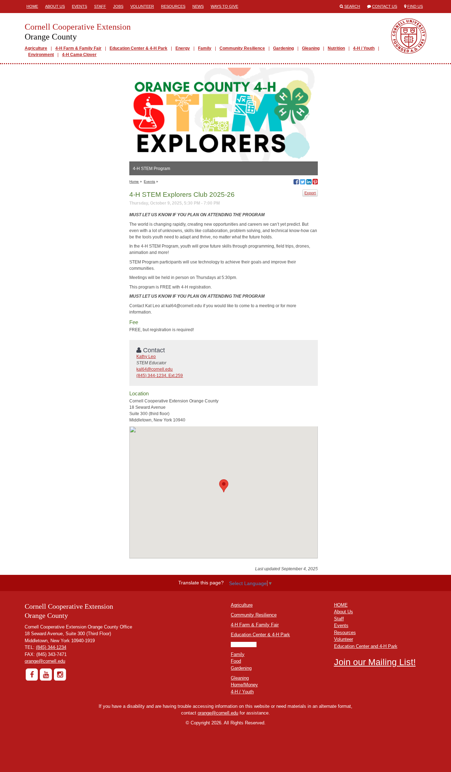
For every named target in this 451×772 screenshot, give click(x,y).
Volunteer (142, 6)
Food (236, 661)
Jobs (118, 6)
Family (204, 48)
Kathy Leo (146, 356)
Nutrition (336, 48)
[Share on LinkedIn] (308, 182)
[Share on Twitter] (302, 182)
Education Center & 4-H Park (138, 48)
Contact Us (384, 6)
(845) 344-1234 (51, 647)
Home (32, 6)
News (198, 6)
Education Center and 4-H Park (365, 646)
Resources (173, 6)
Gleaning (311, 48)
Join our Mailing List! (375, 662)
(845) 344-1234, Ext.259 (159, 375)
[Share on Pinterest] (315, 182)
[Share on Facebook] (296, 182)
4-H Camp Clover (79, 54)
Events (79, 6)
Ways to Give (224, 6)
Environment (41, 54)
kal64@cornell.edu (154, 369)
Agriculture (36, 48)
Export (310, 193)
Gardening (283, 48)
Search (352, 6)
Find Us (415, 6)
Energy (182, 48)
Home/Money (244, 684)
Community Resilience (242, 48)
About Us (55, 6)
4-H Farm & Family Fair (78, 48)
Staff (100, 6)
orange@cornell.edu (45, 661)
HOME (341, 605)
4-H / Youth (364, 48)
